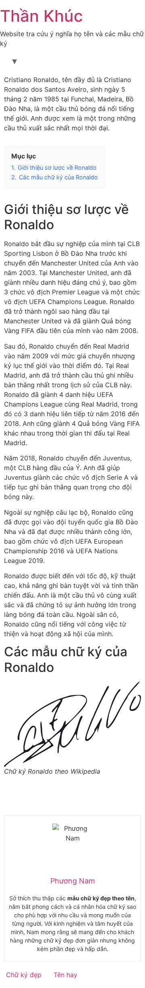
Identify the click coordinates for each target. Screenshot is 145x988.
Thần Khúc (41, 16)
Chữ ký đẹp (23, 975)
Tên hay (65, 975)
